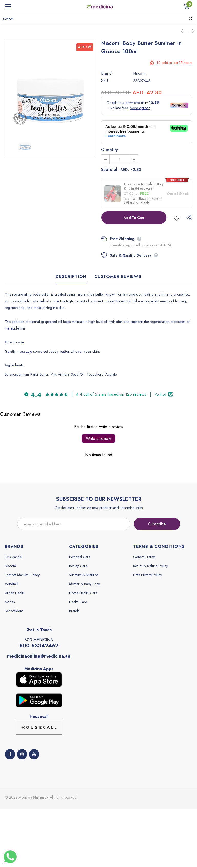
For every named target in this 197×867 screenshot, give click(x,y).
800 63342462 (38, 646)
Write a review (98, 438)
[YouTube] (34, 754)
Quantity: (110, 150)
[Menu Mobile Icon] (8, 6)
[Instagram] (22, 754)
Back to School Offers (143, 200)
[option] (50, 86)
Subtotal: (110, 169)
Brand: (107, 73)
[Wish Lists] (176, 218)
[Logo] (100, 6)
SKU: (105, 81)
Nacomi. (139, 73)
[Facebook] (10, 754)
